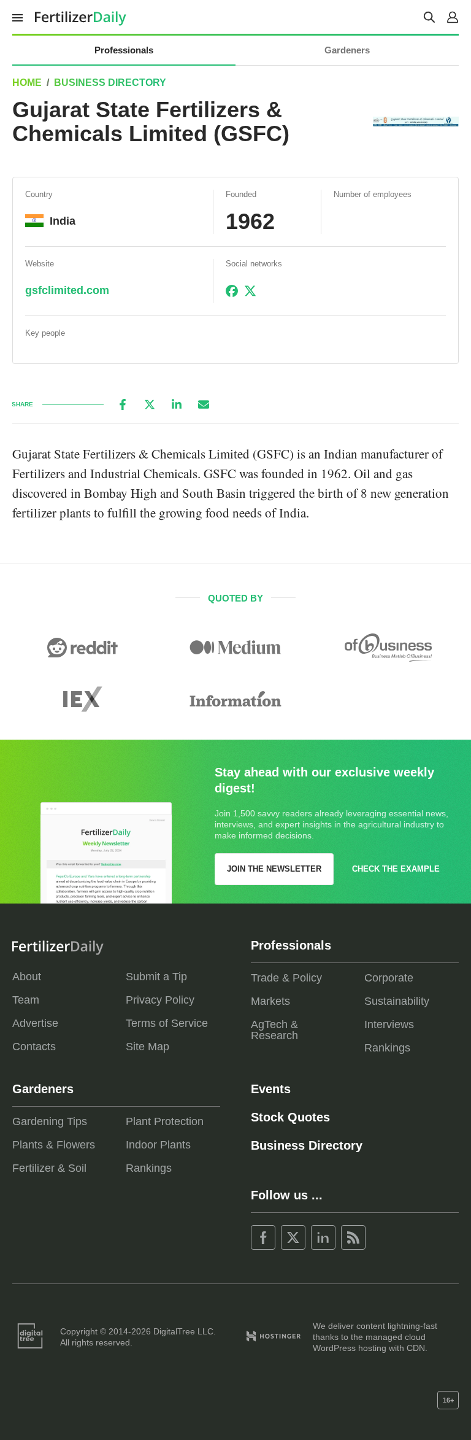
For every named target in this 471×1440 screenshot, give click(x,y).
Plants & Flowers (53, 1144)
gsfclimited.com (67, 290)
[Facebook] (122, 404)
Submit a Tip (156, 976)
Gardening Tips (49, 1121)
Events (271, 1089)
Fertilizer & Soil (49, 1168)
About (26, 976)
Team (25, 999)
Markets (270, 1001)
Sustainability (396, 1001)
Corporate (388, 977)
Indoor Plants (158, 1144)
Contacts (34, 1046)
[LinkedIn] (176, 404)
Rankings (387, 1047)
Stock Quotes (290, 1117)
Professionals (123, 50)
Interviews (389, 1024)
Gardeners (347, 50)
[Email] (203, 404)
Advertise (35, 1023)
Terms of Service (167, 1023)
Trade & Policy (286, 977)
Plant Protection (165, 1121)
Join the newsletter (274, 868)
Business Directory (110, 82)
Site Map (147, 1046)
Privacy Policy (160, 999)
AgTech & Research (274, 1030)
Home (27, 82)
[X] (149, 404)
